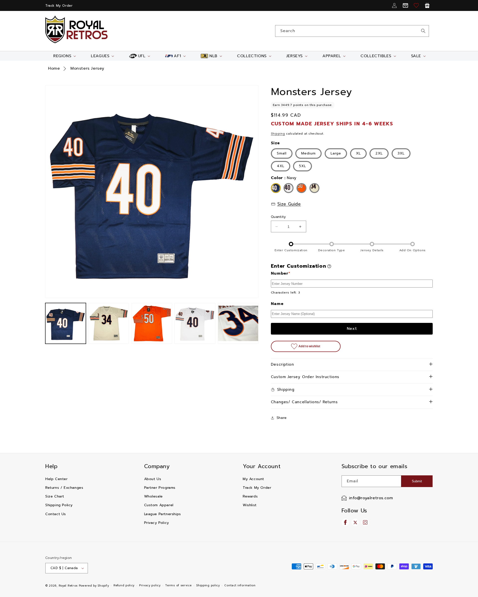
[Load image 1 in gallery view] (65, 323)
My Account (253, 479)
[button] (64, 56)
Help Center (56, 479)
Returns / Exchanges (64, 487)
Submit (417, 481)
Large (336, 153)
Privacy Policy (156, 522)
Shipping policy (208, 585)
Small (282, 153)
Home (54, 68)
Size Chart (54, 496)
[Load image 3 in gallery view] (151, 323)
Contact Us (55, 514)
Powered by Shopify (94, 586)
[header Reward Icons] (427, 5)
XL (358, 153)
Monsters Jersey (87, 68)
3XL (401, 153)
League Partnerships (162, 514)
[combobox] (352, 31)
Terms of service (178, 585)
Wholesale (153, 496)
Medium (308, 153)
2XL (379, 153)
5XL (302, 166)
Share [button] (282, 417)
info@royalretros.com (371, 498)
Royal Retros (68, 586)
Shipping (278, 133)
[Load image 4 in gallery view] (195, 323)
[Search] (423, 30)
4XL (280, 166)
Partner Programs (160, 487)
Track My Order (58, 5)
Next (352, 329)
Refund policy (124, 585)
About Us (152, 479)
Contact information (239, 585)
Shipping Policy (59, 505)
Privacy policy (150, 585)
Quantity (278, 216)
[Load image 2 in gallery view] (108, 323)
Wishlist (250, 505)
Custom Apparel (159, 505)
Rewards (250, 496)
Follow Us (354, 510)
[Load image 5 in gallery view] (238, 323)
